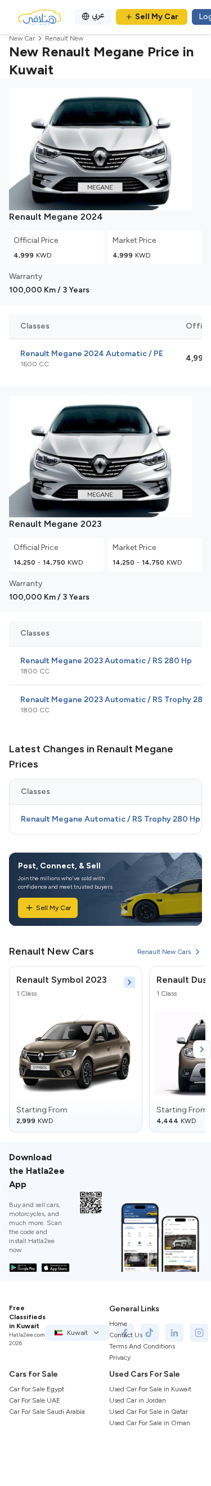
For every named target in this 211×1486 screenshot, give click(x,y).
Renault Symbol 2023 (61, 979)
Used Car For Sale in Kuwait (150, 1389)
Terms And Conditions (142, 1346)
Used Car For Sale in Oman (149, 1423)
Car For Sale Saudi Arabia (47, 1412)
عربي (98, 15)
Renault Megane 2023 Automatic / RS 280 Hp (106, 661)
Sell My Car (156, 16)
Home (118, 1324)
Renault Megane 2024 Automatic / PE (91, 353)
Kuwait (77, 1333)
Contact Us (125, 1335)
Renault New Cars (164, 952)
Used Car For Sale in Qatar (148, 1412)
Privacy (120, 1357)
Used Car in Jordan (137, 1400)
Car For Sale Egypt (36, 1389)
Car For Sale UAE (34, 1400)
